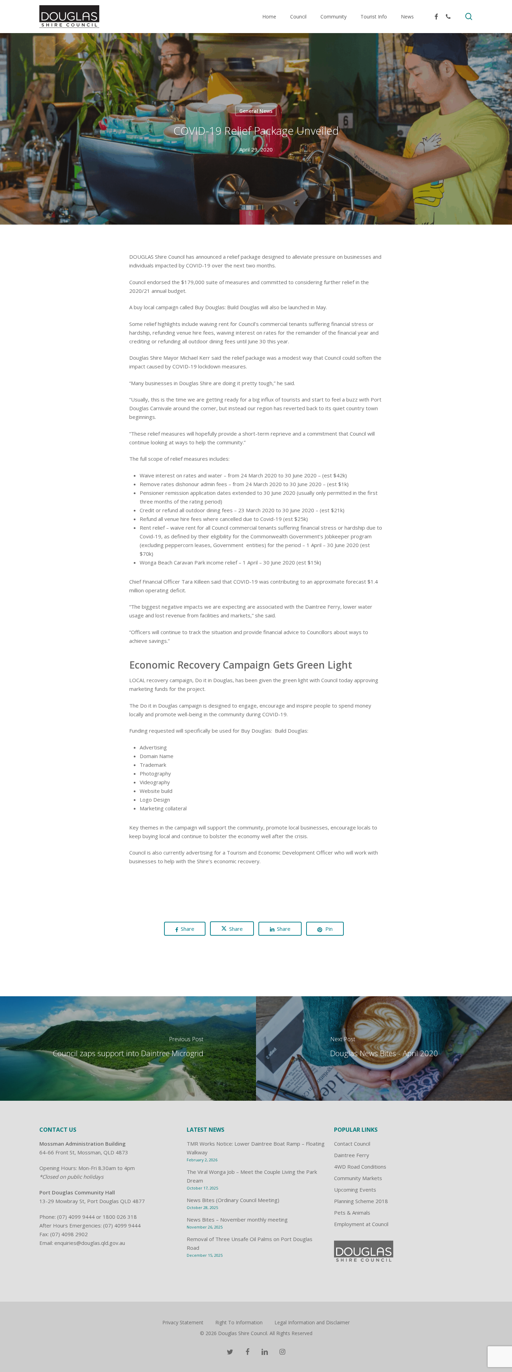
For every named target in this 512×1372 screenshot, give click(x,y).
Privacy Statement (182, 1322)
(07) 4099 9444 (76, 1216)
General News (255, 111)
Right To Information (239, 1322)
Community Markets (358, 1178)
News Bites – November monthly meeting (237, 1219)
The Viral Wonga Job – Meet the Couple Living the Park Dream (252, 1176)
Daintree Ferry (351, 1155)
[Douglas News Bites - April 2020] (384, 1048)
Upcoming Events (355, 1189)
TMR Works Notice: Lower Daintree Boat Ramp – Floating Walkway (256, 1148)
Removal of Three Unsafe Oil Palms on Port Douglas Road (249, 1243)
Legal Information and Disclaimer (312, 1322)
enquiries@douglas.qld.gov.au (89, 1242)
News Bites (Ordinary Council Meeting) (233, 1199)
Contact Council (352, 1143)
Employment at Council (361, 1224)
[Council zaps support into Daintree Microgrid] (128, 1048)
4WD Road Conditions (360, 1166)
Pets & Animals (352, 1212)
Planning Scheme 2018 (361, 1201)
